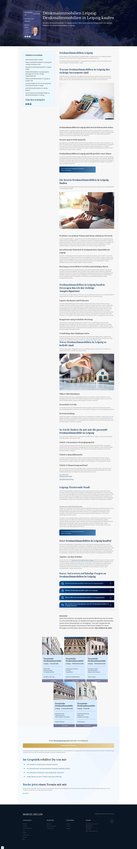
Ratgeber (30, 11)
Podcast (24, 832)
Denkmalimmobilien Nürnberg (66, 479)
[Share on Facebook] (28, 104)
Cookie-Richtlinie (50, 828)
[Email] (30, 104)
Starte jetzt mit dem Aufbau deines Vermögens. (82, 560)
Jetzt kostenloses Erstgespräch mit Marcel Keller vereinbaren (72, 169)
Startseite (25, 824)
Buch (24, 830)
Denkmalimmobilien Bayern (65, 476)
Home (24, 11)
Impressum (49, 824)
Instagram (68, 828)
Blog (24, 839)
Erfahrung (25, 826)
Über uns (25, 837)
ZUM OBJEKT (53, 680)
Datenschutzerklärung (51, 826)
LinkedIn (68, 824)
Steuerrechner (26, 835)
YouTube (68, 826)
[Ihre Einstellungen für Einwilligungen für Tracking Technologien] (2, 847)
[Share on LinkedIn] (26, 104)
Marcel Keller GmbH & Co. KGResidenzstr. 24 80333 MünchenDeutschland (92, 826)
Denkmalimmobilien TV (27, 828)
